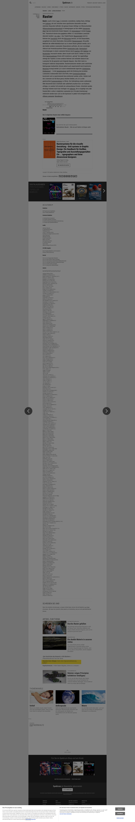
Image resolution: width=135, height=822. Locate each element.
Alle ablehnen (120, 813)
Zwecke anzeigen (120, 818)
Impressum (33, 819)
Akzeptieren (120, 809)
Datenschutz (28, 819)
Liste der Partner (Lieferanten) (65, 813)
